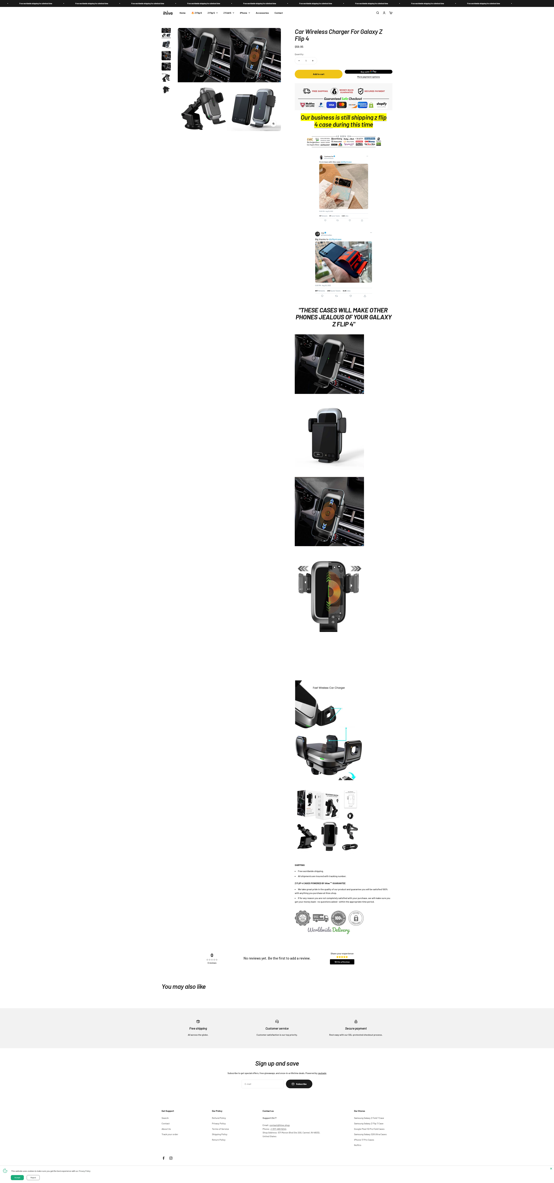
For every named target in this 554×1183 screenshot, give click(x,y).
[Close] (551, 1168)
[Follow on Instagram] (171, 1158)
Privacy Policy (219, 1123)
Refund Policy (219, 1118)
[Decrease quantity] (299, 60)
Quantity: (299, 54)
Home (183, 12)
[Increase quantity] (313, 60)
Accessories (262, 12)
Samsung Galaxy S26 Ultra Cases (370, 1134)
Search (165, 1118)
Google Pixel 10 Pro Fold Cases (369, 1128)
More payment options (368, 76)
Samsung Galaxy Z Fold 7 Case (369, 1118)
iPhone (243, 12)
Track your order (170, 1134)
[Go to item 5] (166, 78)
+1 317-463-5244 (278, 1128)
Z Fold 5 (227, 12)
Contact (279, 12)
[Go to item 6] (166, 89)
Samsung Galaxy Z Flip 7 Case (368, 1123)
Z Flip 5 (211, 12)
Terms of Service (220, 1128)
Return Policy (218, 1139)
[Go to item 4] (166, 67)
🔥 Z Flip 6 (196, 12)
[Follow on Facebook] (163, 1158)
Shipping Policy (219, 1134)
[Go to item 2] (166, 45)
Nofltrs (357, 1145)
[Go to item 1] (166, 33)
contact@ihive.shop (279, 1125)
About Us (166, 1128)
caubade (322, 1073)
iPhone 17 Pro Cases (364, 1139)
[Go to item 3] (166, 56)
